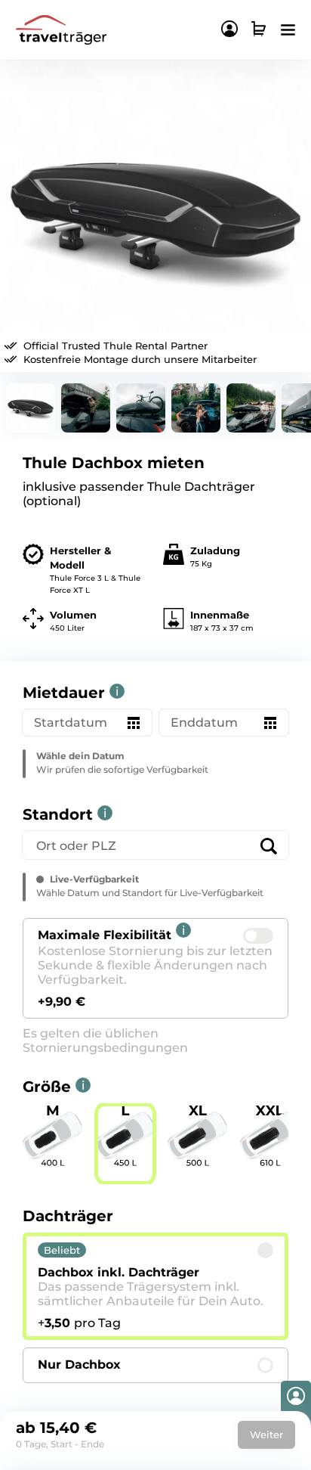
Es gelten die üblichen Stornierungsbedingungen (105, 1040)
